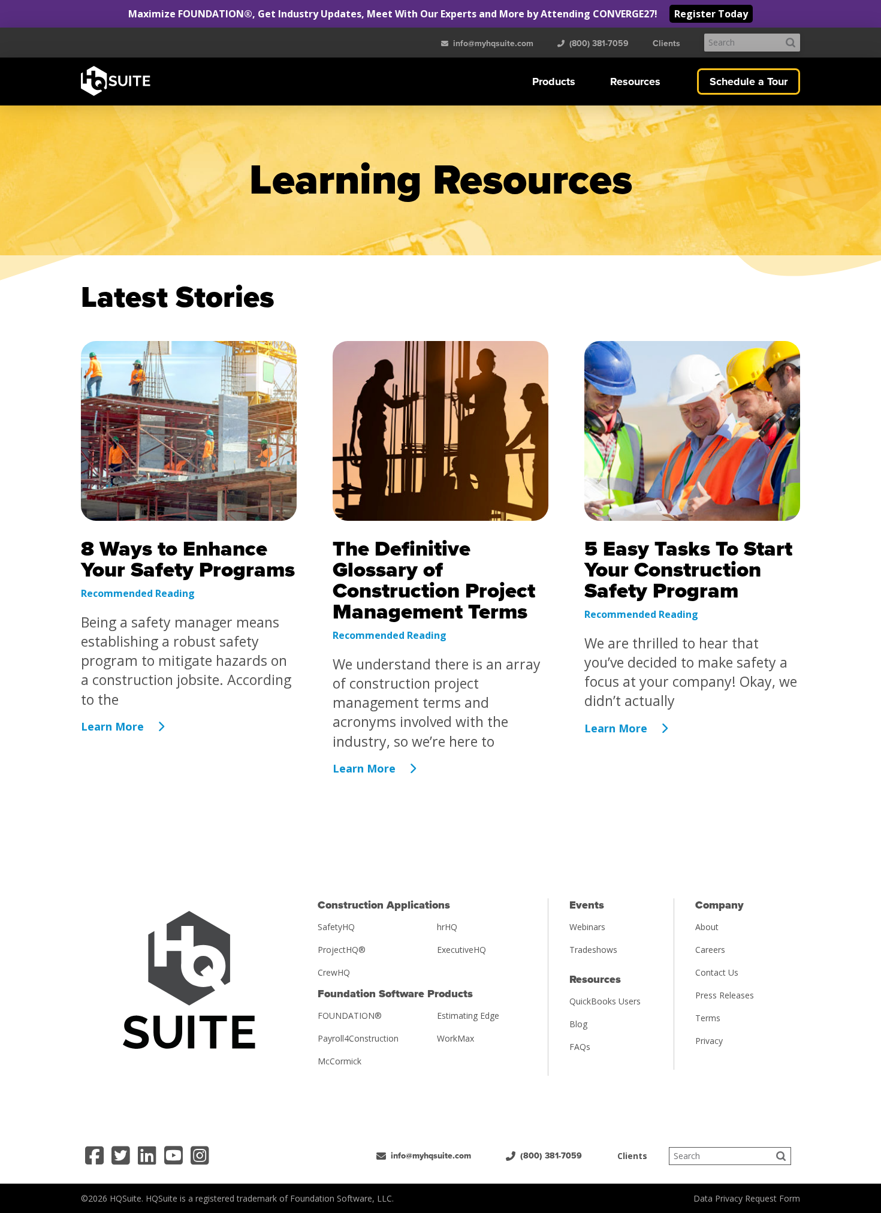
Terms (707, 1018)
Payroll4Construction (358, 1038)
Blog (578, 1024)
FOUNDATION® (350, 1015)
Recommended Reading (138, 593)
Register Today (711, 13)
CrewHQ (334, 972)
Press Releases (724, 995)
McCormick (339, 1061)
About (707, 927)
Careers (710, 949)
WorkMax (455, 1038)
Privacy (709, 1040)
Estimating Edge (468, 1015)
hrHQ (447, 927)
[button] (553, 81)
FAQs (579, 1046)
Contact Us (716, 972)
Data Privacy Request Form (746, 1198)
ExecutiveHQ (461, 949)
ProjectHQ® (342, 949)
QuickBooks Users (605, 1001)
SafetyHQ (336, 927)
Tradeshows (593, 949)
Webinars (587, 927)
